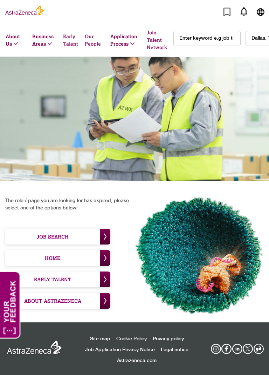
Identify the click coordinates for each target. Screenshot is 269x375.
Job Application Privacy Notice (120, 349)
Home (52, 258)
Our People (93, 40)
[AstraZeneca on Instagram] (216, 349)
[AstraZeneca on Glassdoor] (258, 349)
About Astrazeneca (52, 301)
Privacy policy (168, 338)
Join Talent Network (157, 39)
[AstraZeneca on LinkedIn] (237, 349)
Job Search (53, 237)
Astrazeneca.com (137, 360)
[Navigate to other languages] (260, 11)
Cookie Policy (131, 338)
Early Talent (70, 40)
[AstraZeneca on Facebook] (226, 349)
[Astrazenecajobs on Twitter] (248, 349)
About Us (13, 40)
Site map (100, 338)
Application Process (123, 40)
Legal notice (174, 349)
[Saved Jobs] (226, 13)
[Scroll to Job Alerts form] (243, 11)
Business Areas (43, 40)
